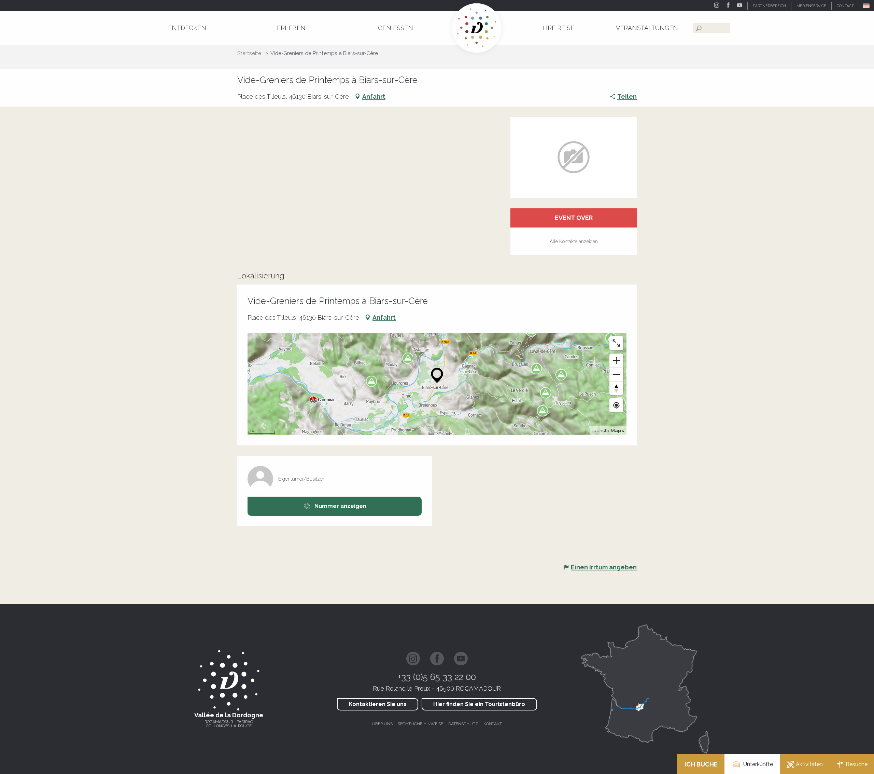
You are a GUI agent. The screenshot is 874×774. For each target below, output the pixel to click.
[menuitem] (187, 27)
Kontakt (492, 724)
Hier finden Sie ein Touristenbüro (479, 704)
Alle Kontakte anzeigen (574, 241)
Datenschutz (463, 724)
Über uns (382, 724)
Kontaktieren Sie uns (378, 704)
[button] (866, 5)
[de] (866, 5)
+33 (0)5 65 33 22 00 (437, 677)
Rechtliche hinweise (420, 724)
